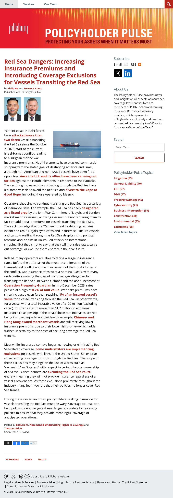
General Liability (128, 183)
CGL (119, 189)
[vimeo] (6, 476)
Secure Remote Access (79, 482)
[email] (27, 476)
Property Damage (128, 200)
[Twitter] (118, 73)
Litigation (123, 178)
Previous (12, 459)
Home (9, 4)
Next (42, 459)
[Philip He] (14, 109)
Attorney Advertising (50, 482)
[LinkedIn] (128, 73)
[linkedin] (20, 476)
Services (28, 4)
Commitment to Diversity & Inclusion (30, 486)
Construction (125, 216)
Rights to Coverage (73, 424)
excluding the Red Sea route (69, 372)
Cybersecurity (126, 205)
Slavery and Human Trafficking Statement (123, 482)
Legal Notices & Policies (19, 482)
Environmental (127, 221)
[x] (13, 476)
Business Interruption (131, 210)
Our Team (50, 4)
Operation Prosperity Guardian (27, 285)
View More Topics (125, 232)
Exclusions (22, 424)
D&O (120, 194)
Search (139, 157)
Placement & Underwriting (44, 424)
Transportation (13, 428)
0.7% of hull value (45, 290)
